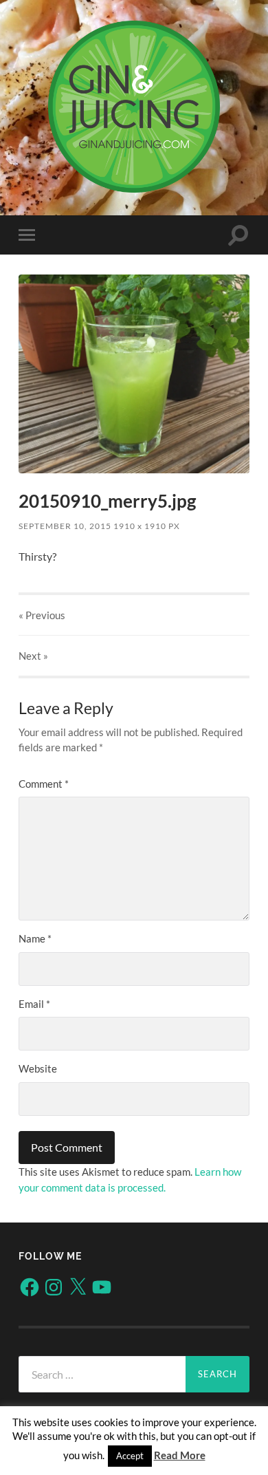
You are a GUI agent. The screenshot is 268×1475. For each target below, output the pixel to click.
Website (38, 1068)
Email (34, 1004)
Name (35, 938)
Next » (33, 655)
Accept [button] (130, 1455)
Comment (44, 783)
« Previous (42, 615)
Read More (179, 1455)
